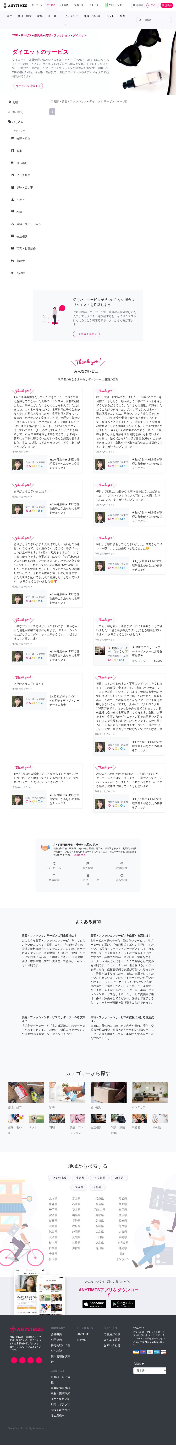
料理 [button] (122, 16)
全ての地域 (59, 1177)
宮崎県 (123, 1237)
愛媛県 (123, 1198)
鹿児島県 (122, 1242)
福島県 (53, 1231)
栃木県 (53, 1242)
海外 (123, 1253)
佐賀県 (123, 1215)
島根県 (100, 1220)
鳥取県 (100, 1215)
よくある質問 (112, 1339)
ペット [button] (110, 16)
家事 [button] (40, 16)
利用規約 (56, 1339)
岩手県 (53, 1209)
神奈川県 (99, 1177)
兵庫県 (100, 1198)
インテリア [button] (71, 16)
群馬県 (53, 1248)
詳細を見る (79, 855)
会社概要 (56, 1334)
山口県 (100, 1237)
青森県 (53, 1204)
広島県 (100, 1231)
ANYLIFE (83, 1334)
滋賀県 (76, 1248)
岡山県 (100, 1226)
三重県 (76, 1242)
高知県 (123, 1204)
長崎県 (123, 1220)
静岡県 (76, 1231)
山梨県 (76, 1215)
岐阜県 (76, 1226)
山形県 (53, 1226)
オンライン (123, 1259)
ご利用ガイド (112, 1334)
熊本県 (123, 1226)
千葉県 (53, 1253)
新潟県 (53, 1259)
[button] (138, 5)
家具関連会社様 (60, 1387)
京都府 (97, 1187)
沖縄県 (123, 1248)
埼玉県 (119, 1177)
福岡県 (123, 1209)
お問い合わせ (112, 1345)
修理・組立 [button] (25, 16)
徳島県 (100, 1242)
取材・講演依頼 (60, 1393)
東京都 (80, 1177)
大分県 (123, 1231)
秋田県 (53, 1220)
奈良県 (100, 1204)
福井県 (76, 1209)
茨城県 (53, 1237)
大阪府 (79, 1187)
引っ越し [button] (53, 16)
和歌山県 (99, 1209)
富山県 (76, 1198)
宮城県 (53, 1215)
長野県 (76, 1220)
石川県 (76, 1204)
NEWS (81, 1339)
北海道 (53, 1198)
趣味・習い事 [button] (92, 16)
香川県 (100, 1248)
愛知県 (76, 1237)
